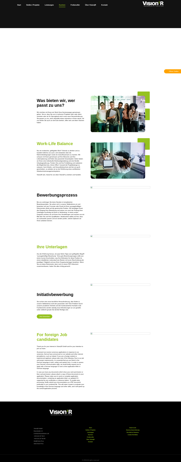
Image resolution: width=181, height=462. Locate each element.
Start (19, 5)
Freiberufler (75, 5)
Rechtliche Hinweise (133, 432)
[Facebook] (110, 412)
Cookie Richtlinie (133, 434)
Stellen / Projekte (32, 5)
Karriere (62, 5)
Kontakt (104, 5)
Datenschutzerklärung (132, 430)
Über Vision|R (90, 5)
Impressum (132, 427)
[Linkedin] (130, 412)
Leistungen (49, 5)
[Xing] (124, 412)
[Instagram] (117, 412)
